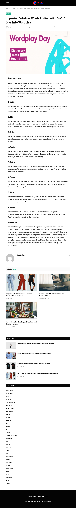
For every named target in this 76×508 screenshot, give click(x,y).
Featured (8, 420)
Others (8, 13)
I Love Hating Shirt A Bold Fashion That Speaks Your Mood (34, 363)
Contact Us (32, 497)
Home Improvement (11, 435)
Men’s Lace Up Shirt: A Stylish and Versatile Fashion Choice (34, 353)
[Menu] (7, 3)
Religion (8, 465)
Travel (7, 480)
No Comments (48, 27)
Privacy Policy (43, 497)
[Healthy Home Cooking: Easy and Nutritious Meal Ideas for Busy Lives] (21, 311)
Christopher (14, 27)
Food (7, 429)
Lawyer (8, 444)
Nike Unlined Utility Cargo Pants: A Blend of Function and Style (36, 343)
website (8, 483)
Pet (7, 453)
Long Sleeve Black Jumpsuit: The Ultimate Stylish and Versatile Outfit (19, 295)
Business (8, 396)
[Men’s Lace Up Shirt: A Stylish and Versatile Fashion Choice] (11, 355)
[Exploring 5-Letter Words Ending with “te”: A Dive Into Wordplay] (38, 52)
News (7, 450)
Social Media (9, 468)
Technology (9, 477)
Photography (9, 456)
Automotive (9, 390)
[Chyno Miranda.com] (38, 3)
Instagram (9, 438)
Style (7, 474)
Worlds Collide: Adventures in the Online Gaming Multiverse (52, 295)
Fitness (8, 426)
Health (8, 432)
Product (8, 459)
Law (7, 441)
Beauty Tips (9, 393)
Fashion (8, 417)
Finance (8, 423)
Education (9, 405)
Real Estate (9, 462)
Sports (7, 471)
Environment (9, 411)
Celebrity (8, 399)
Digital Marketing (11, 402)
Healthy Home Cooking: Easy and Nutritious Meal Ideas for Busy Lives (21, 323)
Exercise (8, 414)
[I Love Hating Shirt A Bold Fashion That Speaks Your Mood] (11, 365)
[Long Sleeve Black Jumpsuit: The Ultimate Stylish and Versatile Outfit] (21, 282)
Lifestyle (8, 447)
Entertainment (10, 408)
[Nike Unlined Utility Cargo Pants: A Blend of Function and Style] (11, 345)
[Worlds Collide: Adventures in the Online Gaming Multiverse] (54, 282)
